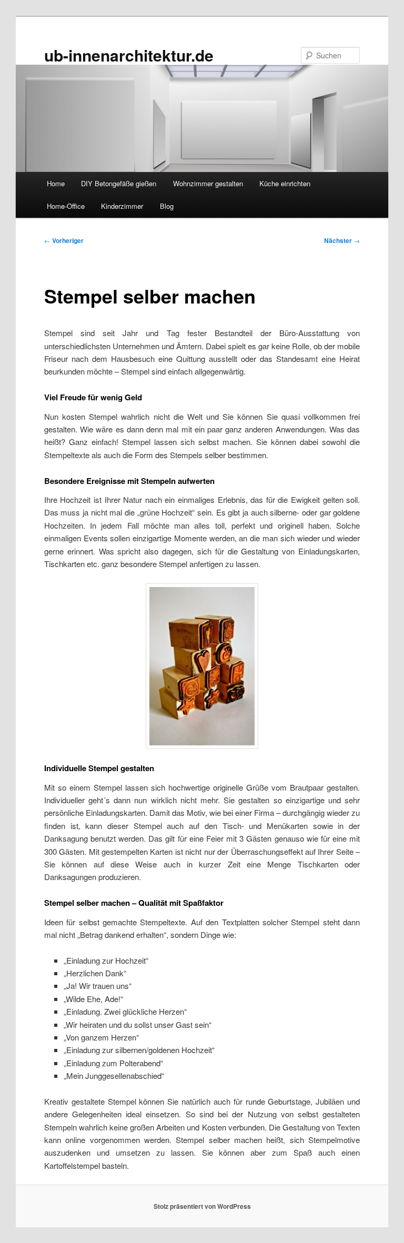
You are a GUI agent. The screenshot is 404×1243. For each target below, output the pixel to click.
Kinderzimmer (122, 206)
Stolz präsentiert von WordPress (202, 1206)
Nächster (342, 240)
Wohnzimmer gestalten (208, 183)
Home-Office (66, 206)
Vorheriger (64, 240)
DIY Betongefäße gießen (118, 183)
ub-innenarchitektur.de (129, 55)
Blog (167, 206)
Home (56, 183)
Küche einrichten (284, 183)
